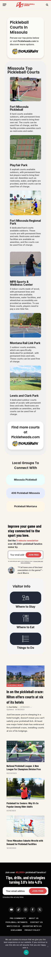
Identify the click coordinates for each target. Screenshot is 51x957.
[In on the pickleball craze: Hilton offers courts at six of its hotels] (25, 676)
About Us (34, 918)
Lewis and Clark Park (24, 395)
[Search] (46, 5)
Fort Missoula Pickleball (19, 108)
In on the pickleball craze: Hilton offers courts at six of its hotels (25, 696)
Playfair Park (18, 165)
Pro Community (18, 918)
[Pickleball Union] (25, 5)
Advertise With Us (32, 926)
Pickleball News (15, 685)
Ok (26, 952)
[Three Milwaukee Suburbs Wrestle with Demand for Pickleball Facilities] (25, 826)
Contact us (36, 922)
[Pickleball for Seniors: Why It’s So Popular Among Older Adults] (25, 788)
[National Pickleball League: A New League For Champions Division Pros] (25, 751)
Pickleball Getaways (16, 922)
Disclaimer (16, 930)
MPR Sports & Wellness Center (21, 283)
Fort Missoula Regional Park (25, 222)
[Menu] (4, 5)
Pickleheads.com (27, 41)
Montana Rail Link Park (25, 343)
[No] (47, 946)
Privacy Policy (32, 930)
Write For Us (13, 926)
